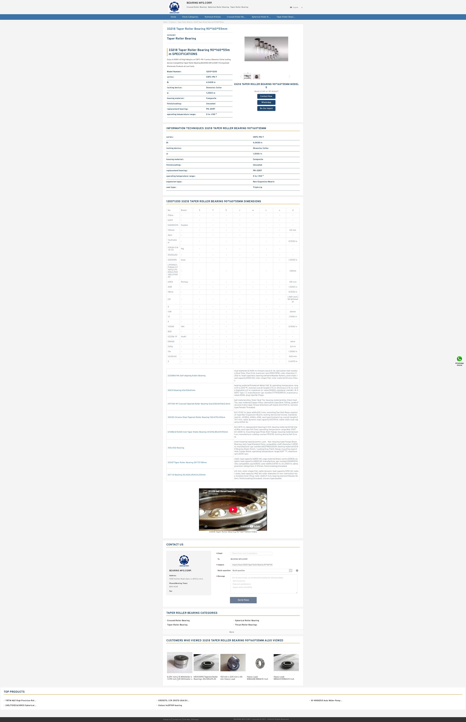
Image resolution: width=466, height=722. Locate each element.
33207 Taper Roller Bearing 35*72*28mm (187, 462)
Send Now (243, 600)
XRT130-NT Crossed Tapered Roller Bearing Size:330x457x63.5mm (199, 404)
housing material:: (175, 98)
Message (220, 576)
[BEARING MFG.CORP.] (174, 6)
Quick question (224, 571)
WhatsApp (266, 102)
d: (168, 93)
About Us (167, 720)
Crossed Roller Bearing (237, 17)
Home (173, 17)
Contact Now (266, 96)
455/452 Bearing (176, 448)
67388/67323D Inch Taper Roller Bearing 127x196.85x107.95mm (198, 432)
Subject (220, 565)
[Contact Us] (459, 361)
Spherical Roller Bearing (262, 17)
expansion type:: (174, 182)
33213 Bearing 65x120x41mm (182, 390)
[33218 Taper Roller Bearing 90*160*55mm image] (266, 49)
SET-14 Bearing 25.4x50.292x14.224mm (187, 475)
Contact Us (176, 720)
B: (168, 82)
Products (172, 22)
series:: (170, 77)
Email (219, 553)
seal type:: (171, 187)
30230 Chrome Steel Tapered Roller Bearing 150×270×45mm (196, 417)
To (219, 559)
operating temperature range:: (181, 114)
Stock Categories (190, 17)
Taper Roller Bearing (286, 17)
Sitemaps (195, 720)
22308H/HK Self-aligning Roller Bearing (186, 376)
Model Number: (174, 72)
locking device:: (174, 88)
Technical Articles (212, 17)
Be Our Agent (266, 108)
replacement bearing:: (177, 109)
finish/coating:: (174, 104)
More (231, 632)
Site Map (186, 720)
